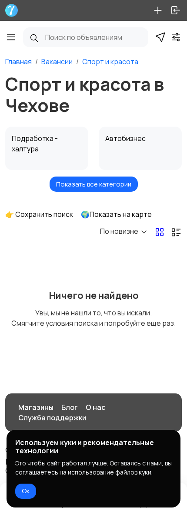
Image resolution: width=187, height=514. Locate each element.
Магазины (35, 407)
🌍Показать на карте (116, 214)
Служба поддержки (52, 417)
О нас (95, 407)
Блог (69, 407)
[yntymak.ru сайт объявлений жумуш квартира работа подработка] (11, 10)
